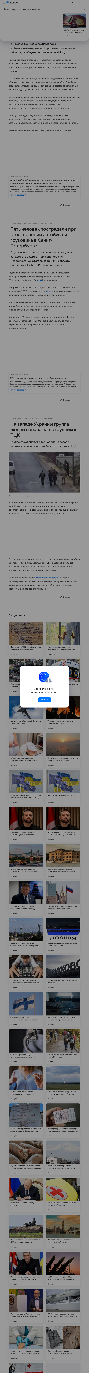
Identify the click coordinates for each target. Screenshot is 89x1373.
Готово (44, 700)
